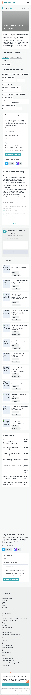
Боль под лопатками (8, 77)
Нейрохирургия (7, 632)
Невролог (5, 630)
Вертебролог (6, 64)
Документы (5, 605)
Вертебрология (6, 613)
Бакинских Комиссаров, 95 (10, 663)
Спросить (15, 252)
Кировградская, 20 (8, 660)
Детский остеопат (7, 647)
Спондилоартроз (7, 97)
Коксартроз (21, 80)
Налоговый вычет (7, 598)
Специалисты (6, 593)
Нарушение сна (7, 627)
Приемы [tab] (5, 57)
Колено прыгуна (7, 84)
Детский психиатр (8, 650)
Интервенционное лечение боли (12, 616)
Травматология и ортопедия (11, 637)
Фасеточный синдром (8, 105)
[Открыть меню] (28, 2)
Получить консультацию (12, 154)
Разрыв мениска (20, 94)
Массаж (4, 625)
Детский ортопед (7, 645)
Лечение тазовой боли (9, 620)
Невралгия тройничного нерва (11, 87)
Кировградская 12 (7, 658)
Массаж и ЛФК (6, 652)
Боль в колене (6, 74)
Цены (3, 596)
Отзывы (4, 600)
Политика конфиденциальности (12, 680)
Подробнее (15, 223)
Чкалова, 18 (5, 665)
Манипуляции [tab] (16, 57)
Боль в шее (25, 74)
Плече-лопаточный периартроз (11, 90)
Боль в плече (16, 74)
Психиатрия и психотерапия (11, 634)
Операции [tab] (6, 60)
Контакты (5, 607)
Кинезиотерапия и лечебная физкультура (15, 618)
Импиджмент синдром (9, 80)
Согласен (15, 685)
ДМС (3, 603)
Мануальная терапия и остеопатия (13, 623)
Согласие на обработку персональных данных (15, 688)
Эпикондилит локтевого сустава (11, 108)
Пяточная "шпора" (7, 94)
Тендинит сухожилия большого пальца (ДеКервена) (15, 101)
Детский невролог (7, 643)
